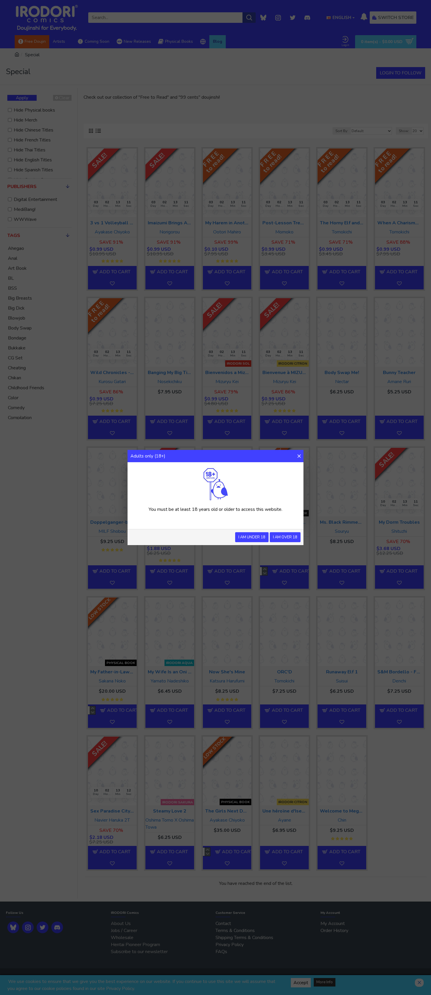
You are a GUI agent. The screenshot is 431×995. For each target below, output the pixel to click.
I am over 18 (285, 537)
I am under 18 (251, 537)
